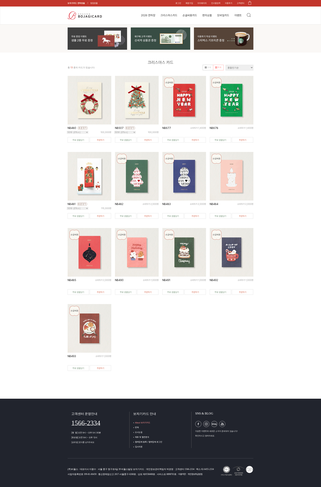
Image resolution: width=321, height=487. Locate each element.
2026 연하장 (148, 15)
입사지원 (138, 447)
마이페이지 (202, 3)
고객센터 (240, 3)
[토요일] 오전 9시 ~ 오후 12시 (84, 437)
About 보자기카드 (142, 423)
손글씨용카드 (190, 15)
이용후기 (228, 3)
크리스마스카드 (168, 15)
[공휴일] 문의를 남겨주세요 (82, 442)
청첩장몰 (94, 3)
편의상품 (207, 15)
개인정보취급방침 (195, 474)
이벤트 (238, 15)
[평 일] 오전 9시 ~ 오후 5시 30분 (86, 433)
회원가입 (189, 3)
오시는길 (138, 432)
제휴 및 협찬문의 (142, 437)
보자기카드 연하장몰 (76, 3)
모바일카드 (223, 15)
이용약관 (182, 474)
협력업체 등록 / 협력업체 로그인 (148, 442)
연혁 (137, 427)
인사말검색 (216, 3)
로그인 (178, 3)
